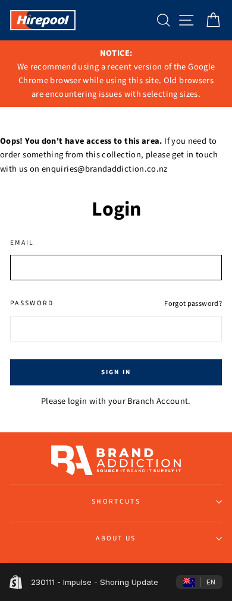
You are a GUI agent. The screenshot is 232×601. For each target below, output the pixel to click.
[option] (116, 74)
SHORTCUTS (116, 501)
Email (22, 243)
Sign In (116, 372)
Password (32, 303)
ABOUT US (116, 538)
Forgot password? (193, 303)
